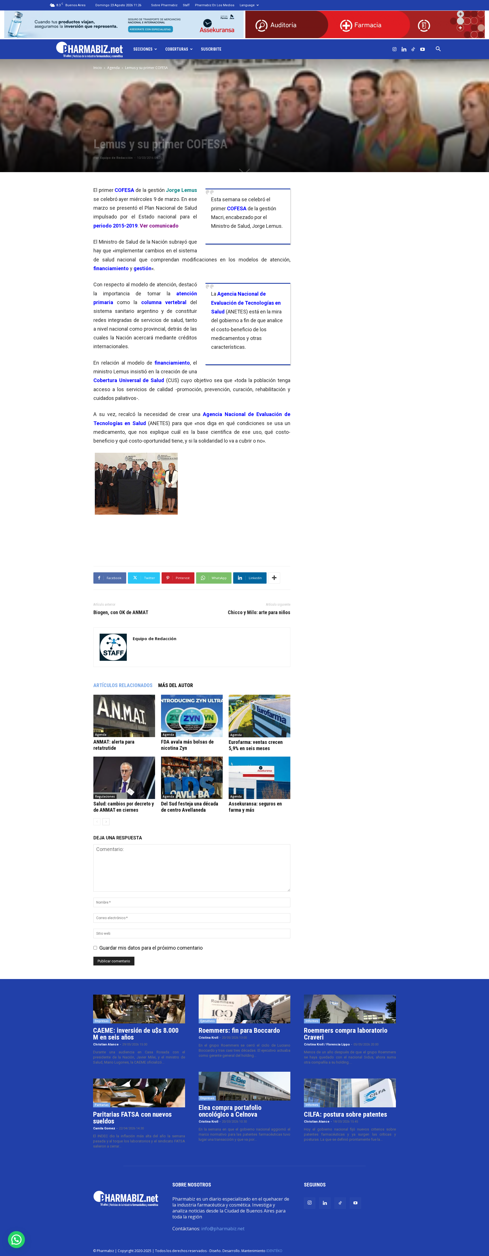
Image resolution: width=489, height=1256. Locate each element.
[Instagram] (394, 49)
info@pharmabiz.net (222, 1228)
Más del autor (175, 685)
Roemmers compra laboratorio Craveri (345, 1034)
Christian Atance (106, 1044)
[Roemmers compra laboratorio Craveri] (350, 1009)
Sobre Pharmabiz (164, 5)
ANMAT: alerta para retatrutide (113, 745)
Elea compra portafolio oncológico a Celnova (230, 1111)
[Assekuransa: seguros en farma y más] (259, 778)
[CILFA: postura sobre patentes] (350, 1093)
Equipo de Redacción (116, 158)
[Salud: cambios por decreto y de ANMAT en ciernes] (124, 778)
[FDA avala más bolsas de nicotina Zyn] (192, 716)
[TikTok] (413, 49)
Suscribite (211, 49)
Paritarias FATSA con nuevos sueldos (132, 1117)
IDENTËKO (274, 1250)
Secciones (143, 49)
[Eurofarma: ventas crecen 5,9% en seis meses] (259, 716)
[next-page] (106, 821)
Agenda (113, 67)
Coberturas (176, 49)
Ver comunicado (159, 226)
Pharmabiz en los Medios (214, 5)
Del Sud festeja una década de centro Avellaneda (189, 807)
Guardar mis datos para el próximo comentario (151, 948)
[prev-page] (96, 821)
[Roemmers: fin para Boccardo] (245, 1009)
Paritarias (102, 1105)
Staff (186, 5)
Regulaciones (105, 796)
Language (247, 5)
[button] (438, 49)
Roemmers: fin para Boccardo (239, 1030)
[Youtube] (422, 49)
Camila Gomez (104, 1128)
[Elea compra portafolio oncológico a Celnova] (245, 1086)
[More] (274, 578)
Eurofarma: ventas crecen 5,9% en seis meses (256, 745)
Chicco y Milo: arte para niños (259, 612)
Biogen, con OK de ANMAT (120, 612)
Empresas (102, 1021)
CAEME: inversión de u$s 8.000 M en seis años (136, 1034)
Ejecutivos (207, 1021)
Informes (312, 1021)
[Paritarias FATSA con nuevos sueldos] (139, 1093)
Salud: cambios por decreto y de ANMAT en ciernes (123, 807)
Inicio (97, 67)
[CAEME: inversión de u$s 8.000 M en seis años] (139, 1009)
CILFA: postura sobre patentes (345, 1114)
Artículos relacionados (123, 685)
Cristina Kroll (208, 1038)
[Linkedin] (404, 49)
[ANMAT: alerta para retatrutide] (124, 716)
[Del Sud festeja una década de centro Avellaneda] (192, 778)
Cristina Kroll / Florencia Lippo (327, 1044)
